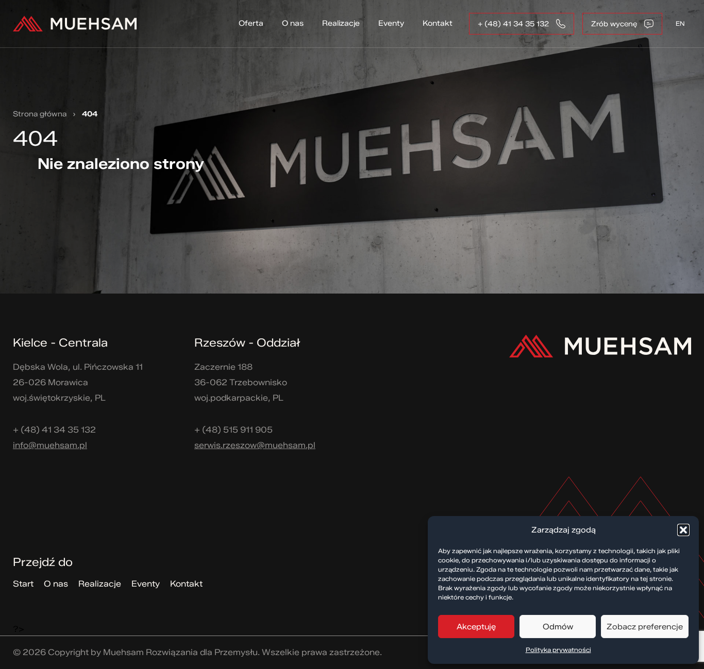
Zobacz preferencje (645, 626)
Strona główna (39, 114)
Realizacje (341, 23)
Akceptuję (476, 626)
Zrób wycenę (614, 24)
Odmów (558, 626)
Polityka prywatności (558, 650)
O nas (293, 23)
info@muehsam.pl (50, 445)
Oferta (251, 23)
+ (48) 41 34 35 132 (513, 24)
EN (680, 23)
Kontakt (437, 23)
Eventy (391, 23)
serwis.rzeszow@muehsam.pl (254, 445)
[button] (683, 530)
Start (23, 584)
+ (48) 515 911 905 (233, 430)
